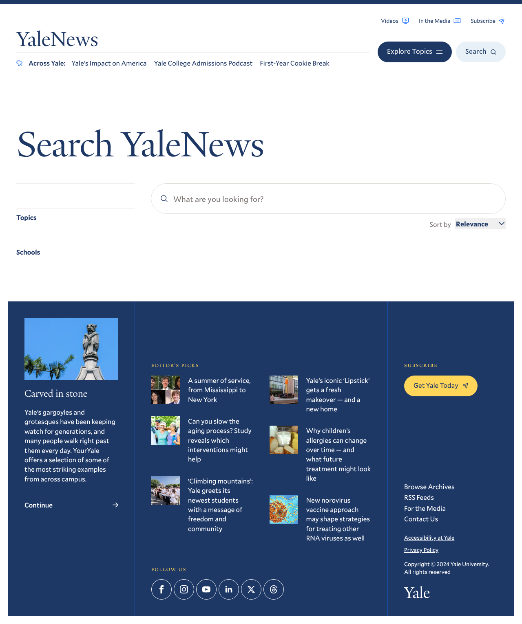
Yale (417, 595)
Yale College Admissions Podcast (203, 63)
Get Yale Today (436, 385)
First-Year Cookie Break (295, 63)
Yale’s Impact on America (108, 63)
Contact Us (421, 518)
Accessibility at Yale (429, 537)
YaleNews (57, 41)
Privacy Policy (421, 550)
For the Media (425, 508)
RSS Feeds (419, 497)
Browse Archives (429, 486)
